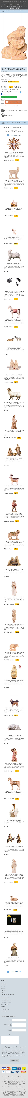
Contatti (3, 986)
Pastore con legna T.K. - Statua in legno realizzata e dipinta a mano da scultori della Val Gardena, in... (14, 767)
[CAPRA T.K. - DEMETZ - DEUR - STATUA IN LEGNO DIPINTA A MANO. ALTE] (14, 477)
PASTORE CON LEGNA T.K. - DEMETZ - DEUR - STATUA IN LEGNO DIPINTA (14, 764)
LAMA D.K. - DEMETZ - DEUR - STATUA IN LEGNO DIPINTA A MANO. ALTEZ (14, 181)
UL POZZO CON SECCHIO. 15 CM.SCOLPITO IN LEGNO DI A (14, 819)
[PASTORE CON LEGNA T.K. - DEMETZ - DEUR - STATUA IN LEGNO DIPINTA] (14, 754)
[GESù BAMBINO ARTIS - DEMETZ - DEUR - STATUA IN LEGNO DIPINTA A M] (14, 227)
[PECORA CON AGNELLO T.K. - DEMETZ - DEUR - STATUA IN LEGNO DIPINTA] (14, 643)
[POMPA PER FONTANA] (14, 281)
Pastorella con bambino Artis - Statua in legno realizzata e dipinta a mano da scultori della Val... (14, 878)
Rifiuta (17, 8)
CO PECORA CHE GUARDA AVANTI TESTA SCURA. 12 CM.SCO (14, 403)
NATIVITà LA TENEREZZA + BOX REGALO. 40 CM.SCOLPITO (14, 681)
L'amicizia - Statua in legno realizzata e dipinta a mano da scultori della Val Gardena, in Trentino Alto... (14, 434)
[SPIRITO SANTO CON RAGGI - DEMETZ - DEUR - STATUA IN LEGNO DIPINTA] (14, 143)
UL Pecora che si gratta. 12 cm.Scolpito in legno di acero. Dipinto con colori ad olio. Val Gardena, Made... (14, 267)
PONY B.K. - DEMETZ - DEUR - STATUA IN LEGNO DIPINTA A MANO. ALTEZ (14, 542)
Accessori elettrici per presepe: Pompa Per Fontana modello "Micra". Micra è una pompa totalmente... (14, 295)
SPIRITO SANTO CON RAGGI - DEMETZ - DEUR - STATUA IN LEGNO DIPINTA (14, 153)
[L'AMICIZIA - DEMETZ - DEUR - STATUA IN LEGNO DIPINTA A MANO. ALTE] (14, 421)
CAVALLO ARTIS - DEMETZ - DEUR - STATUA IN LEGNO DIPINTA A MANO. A (14, 320)
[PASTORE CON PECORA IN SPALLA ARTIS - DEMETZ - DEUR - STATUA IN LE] (14, 588)
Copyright (3, 990)
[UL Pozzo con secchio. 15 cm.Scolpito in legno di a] (14, 810)
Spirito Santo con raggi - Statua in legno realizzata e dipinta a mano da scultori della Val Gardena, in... (14, 156)
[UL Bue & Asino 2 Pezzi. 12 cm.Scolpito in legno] (14, 338)
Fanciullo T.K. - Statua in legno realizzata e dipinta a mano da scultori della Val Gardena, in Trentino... (14, 517)
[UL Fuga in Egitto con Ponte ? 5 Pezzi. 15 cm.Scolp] (14, 560)
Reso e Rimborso (5, 1004)
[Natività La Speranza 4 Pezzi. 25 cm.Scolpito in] (14, 449)
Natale (8, 122)
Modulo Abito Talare (5, 1009)
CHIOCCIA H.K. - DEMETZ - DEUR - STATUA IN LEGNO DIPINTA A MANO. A (14, 209)
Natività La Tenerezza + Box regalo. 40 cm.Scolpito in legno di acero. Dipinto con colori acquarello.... (14, 683)
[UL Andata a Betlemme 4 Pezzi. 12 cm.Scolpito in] (14, 838)
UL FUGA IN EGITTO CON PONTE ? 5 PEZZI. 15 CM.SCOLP (14, 570)
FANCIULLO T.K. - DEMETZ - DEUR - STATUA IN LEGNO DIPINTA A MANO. (14, 514)
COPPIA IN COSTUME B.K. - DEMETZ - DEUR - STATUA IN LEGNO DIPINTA (14, 375)
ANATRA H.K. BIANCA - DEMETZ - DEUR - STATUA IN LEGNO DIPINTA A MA (14, 903)
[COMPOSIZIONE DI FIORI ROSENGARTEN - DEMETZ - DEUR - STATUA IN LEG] (14, 616)
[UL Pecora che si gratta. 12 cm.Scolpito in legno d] (14, 255)
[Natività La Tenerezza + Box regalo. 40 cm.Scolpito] (14, 671)
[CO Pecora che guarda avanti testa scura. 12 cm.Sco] (14, 394)
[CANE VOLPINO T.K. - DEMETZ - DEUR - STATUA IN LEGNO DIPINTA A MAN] (14, 699)
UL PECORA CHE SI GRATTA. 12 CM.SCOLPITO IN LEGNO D (14, 264)
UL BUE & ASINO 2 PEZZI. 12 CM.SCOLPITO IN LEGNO (14, 347)
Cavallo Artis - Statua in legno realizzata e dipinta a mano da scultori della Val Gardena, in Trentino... (14, 322)
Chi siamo (3, 983)
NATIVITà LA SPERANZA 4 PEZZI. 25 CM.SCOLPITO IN (14, 458)
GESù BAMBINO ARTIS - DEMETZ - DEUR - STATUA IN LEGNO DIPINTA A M (14, 236)
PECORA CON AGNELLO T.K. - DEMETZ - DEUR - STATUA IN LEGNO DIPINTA (14, 653)
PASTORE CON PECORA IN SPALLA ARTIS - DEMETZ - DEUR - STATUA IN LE (14, 597)
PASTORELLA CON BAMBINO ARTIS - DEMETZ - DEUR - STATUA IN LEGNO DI (14, 875)
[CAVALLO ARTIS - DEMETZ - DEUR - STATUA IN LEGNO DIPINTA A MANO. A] (14, 310)
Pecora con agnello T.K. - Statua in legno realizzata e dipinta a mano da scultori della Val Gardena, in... (14, 656)
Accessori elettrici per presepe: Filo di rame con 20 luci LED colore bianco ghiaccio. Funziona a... (14, 933)
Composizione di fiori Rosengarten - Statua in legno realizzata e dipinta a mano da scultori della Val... (14, 628)
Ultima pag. (18, 135)
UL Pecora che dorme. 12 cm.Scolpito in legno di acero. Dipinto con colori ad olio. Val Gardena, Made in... (14, 739)
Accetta (12, 8)
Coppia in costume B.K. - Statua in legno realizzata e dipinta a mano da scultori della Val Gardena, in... (14, 378)
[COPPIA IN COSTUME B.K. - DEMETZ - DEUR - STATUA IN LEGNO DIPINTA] (14, 364)
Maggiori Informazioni (22, 6)
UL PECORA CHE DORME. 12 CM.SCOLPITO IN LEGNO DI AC (14, 736)
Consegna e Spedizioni (6, 1002)
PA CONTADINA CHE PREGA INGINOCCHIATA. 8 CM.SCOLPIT (14, 958)
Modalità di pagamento (6, 1000)
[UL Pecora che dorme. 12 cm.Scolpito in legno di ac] (14, 727)
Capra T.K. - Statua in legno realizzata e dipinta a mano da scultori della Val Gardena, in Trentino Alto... (14, 489)
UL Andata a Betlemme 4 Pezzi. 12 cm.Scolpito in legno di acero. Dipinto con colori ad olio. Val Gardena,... (14, 850)
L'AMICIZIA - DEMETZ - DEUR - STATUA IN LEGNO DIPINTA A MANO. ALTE (14, 431)
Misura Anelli (4, 1011)
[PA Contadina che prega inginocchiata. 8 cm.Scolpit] (14, 949)
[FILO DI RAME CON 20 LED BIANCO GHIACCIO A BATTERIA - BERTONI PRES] (14, 919)
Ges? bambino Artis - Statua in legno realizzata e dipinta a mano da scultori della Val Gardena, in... (14, 239)
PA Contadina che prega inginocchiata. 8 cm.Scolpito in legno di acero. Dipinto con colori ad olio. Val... (14, 961)
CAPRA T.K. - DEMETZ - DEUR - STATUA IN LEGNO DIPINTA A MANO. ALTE (14, 486)
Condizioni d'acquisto (6, 997)
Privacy (2, 992)
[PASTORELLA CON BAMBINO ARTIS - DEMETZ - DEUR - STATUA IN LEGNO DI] (14, 865)
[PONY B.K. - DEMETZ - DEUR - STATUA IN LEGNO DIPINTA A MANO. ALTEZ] (14, 532)
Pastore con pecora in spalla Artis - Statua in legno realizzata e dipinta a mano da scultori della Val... (14, 600)
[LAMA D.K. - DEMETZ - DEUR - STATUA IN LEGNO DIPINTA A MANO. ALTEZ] (14, 171)
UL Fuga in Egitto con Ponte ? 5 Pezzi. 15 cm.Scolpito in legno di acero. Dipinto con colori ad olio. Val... (14, 572)
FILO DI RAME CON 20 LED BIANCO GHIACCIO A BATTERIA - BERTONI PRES (14, 930)
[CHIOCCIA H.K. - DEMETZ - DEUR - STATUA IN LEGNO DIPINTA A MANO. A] (14, 199)
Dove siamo (4, 985)
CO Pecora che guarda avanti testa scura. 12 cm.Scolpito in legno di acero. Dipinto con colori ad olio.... (14, 406)
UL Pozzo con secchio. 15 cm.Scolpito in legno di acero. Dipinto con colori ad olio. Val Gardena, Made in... (14, 822)
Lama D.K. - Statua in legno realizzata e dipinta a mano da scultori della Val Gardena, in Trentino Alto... (14, 184)
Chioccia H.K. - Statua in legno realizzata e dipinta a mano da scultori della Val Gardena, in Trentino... (14, 211)
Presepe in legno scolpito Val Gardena (13, 123)
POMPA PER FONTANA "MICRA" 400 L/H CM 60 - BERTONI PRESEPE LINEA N (14, 292)
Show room (3, 988)
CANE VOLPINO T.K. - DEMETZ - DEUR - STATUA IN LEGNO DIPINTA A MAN (14, 708)
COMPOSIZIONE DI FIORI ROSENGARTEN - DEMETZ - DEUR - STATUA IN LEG (14, 625)
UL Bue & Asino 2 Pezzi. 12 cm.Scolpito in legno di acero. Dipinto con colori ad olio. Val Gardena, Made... (14, 350)
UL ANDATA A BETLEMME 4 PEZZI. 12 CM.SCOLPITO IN (14, 847)
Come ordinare (4, 999)
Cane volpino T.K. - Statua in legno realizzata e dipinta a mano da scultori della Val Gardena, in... (14, 711)
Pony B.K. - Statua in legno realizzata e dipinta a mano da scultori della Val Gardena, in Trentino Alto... (14, 545)
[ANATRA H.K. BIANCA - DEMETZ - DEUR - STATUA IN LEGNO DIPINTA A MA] (14, 893)
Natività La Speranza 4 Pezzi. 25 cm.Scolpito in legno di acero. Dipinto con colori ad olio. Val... (14, 461)
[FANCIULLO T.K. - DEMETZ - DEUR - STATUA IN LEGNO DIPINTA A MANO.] (14, 505)
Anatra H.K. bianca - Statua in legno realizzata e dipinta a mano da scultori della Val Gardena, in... (14, 905)
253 (12, 135)
